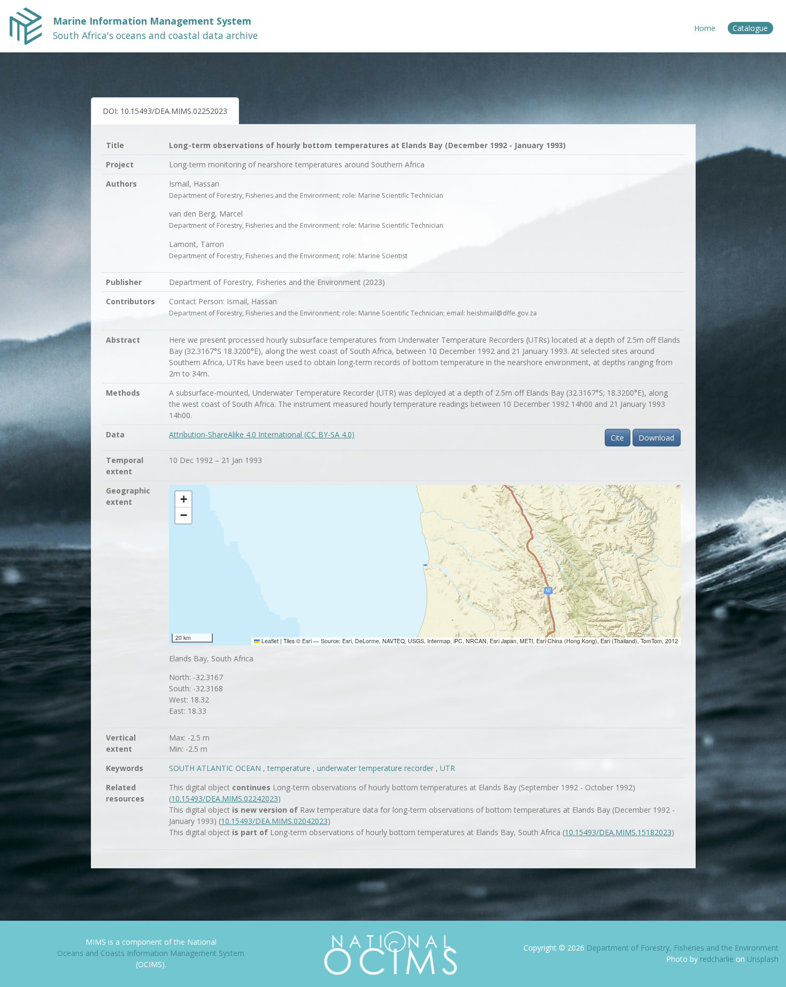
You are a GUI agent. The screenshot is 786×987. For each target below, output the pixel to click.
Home (704, 28)
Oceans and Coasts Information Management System (150, 953)
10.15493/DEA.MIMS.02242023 (224, 798)
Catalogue (750, 28)
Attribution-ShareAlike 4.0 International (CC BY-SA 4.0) (262, 434)
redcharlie (718, 959)
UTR (447, 768)
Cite (617, 438)
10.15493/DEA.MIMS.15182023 (618, 832)
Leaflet (269, 641)
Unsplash (763, 959)
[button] (183, 499)
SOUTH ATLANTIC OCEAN (216, 768)
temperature (290, 768)
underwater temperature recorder (376, 768)
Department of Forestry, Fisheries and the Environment (683, 948)
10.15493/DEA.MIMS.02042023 (274, 821)
